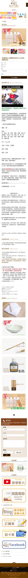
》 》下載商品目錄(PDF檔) (6, 505)
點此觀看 (11, 281)
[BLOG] (14, 511)
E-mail (4, 433)
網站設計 (11, 577)
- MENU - (14, 10)
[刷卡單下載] (14, 533)
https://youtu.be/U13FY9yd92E (18, 183)
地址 (2, 572)
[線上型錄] (14, 495)
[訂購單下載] (14, 522)
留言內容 (5, 438)
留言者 (4, 427)
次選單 (4, 21)
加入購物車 (15, 77)
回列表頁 (14, 415)
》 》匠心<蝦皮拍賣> (5, 551)
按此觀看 (12, 186)
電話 (11, 570)
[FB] (14, 544)
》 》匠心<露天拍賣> (5, 553)
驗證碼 (4, 450)
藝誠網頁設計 (15, 577)
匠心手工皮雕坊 (14, 4)
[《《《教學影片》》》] (14, 481)
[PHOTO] (14, 37)
